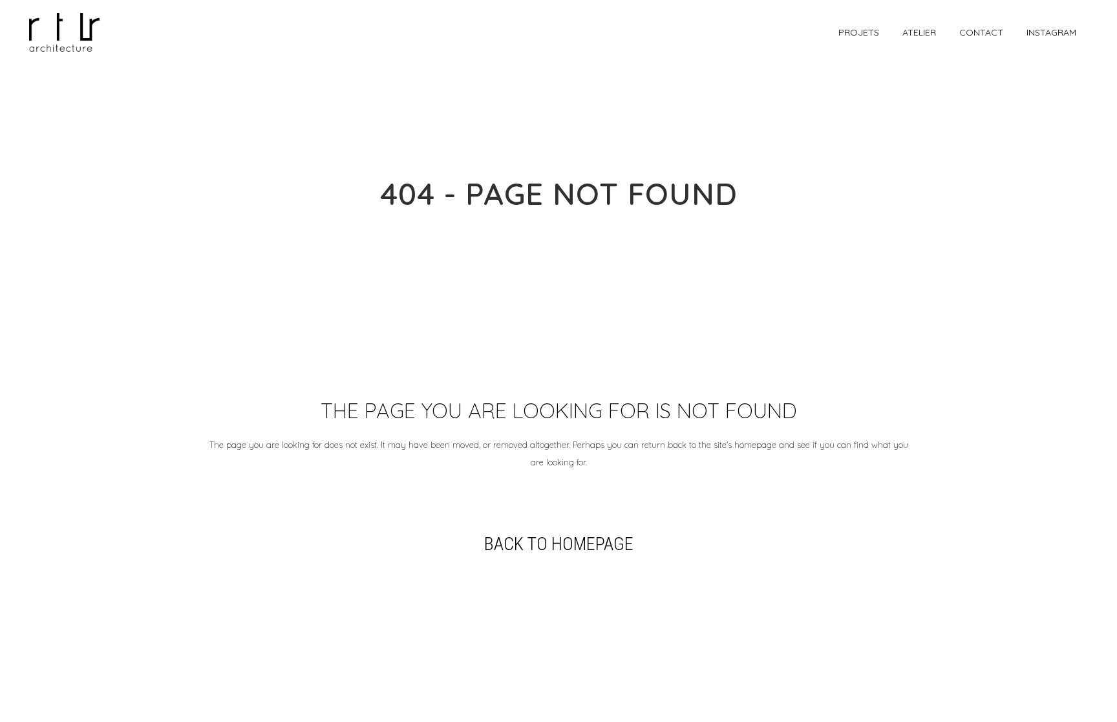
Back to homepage (558, 544)
